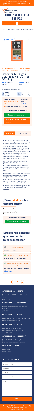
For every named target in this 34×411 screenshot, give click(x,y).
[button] (28, 39)
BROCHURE (6, 349)
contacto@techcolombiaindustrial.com (14, 342)
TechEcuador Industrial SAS (22, 406)
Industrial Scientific (10, 72)
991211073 (9, 4)
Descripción (10, 133)
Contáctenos (5, 354)
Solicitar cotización (16, 115)
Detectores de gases (10, 68)
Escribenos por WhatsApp (17, 221)
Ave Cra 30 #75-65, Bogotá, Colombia (14, 340)
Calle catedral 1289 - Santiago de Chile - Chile (16, 318)
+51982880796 (7, 332)
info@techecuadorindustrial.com (12, 309)
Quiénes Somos (6, 351)
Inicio (3, 29)
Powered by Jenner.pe (17, 409)
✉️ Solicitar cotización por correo (16, 121)
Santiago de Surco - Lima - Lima (12, 328)
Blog (3, 356)
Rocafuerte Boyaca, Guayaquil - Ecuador (15, 306)
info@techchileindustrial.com (11, 320)
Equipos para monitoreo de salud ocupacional (16, 69)
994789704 (23, 4)
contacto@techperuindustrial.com (13, 330)
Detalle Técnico (23, 133)
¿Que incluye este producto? (17, 110)
